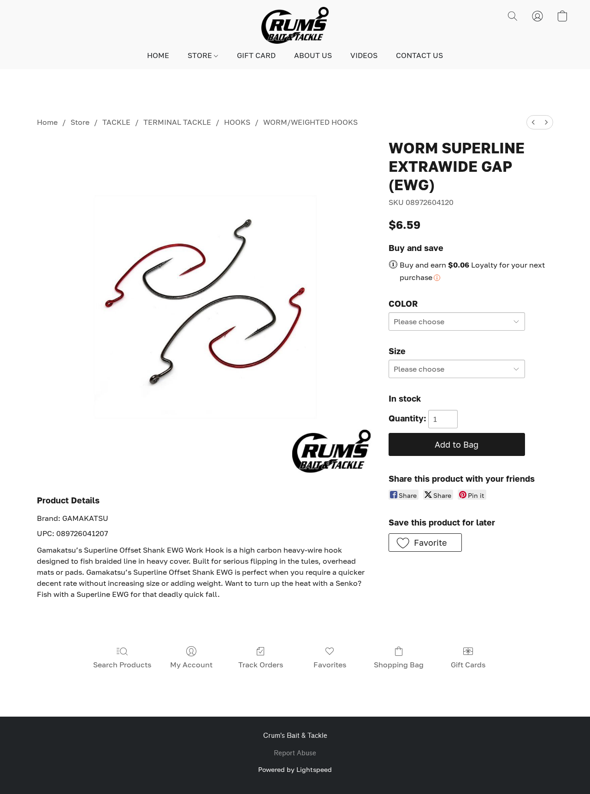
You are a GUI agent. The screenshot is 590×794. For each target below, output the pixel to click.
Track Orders (260, 664)
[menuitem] (533, 122)
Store (80, 122)
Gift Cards (468, 664)
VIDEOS (364, 55)
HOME (158, 55)
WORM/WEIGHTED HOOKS (310, 122)
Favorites (329, 664)
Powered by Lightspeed (295, 769)
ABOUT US (313, 55)
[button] (295, 25)
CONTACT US (419, 55)
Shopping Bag (399, 664)
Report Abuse (295, 753)
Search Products (122, 664)
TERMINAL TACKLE (177, 122)
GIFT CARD (256, 55)
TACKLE (116, 122)
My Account (191, 664)
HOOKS (237, 122)
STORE (201, 55)
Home (47, 122)
